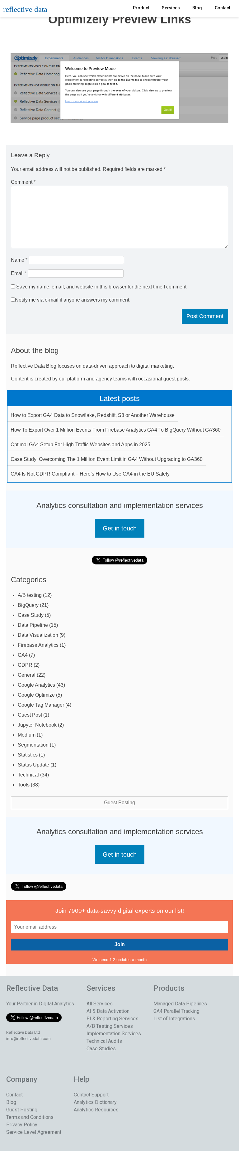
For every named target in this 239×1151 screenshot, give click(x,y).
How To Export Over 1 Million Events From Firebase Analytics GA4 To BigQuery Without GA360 (116, 430)
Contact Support (91, 1095)
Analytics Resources (96, 1110)
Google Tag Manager (41, 705)
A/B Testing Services (110, 1026)
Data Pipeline (33, 625)
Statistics (28, 754)
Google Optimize (36, 695)
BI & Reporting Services (112, 1019)
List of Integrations (174, 1019)
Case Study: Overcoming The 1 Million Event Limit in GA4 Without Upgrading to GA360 (107, 459)
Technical (28, 774)
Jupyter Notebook (37, 725)
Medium (26, 735)
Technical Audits (104, 1041)
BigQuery (28, 605)
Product (141, 7)
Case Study (31, 615)
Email (19, 273)
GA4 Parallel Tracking (176, 1011)
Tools (24, 784)
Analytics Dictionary (95, 1102)
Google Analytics (36, 685)
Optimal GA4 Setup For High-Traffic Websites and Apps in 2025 (80, 444)
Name (19, 260)
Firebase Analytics (38, 645)
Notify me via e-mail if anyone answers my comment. (72, 299)
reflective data (25, 9)
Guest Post (30, 715)
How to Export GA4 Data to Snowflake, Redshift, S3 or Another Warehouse (93, 415)
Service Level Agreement (33, 1132)
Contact (222, 7)
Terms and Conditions (30, 1117)
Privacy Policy (21, 1125)
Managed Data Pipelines (180, 1004)
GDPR (25, 665)
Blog (197, 7)
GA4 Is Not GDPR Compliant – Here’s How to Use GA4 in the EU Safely (90, 473)
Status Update (33, 764)
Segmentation (33, 744)
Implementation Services (114, 1034)
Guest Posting (119, 802)
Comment (23, 182)
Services (171, 7)
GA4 (23, 655)
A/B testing (30, 595)
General (26, 675)
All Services (100, 1004)
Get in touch (120, 528)
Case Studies (101, 1049)
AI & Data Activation (108, 1011)
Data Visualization (38, 635)
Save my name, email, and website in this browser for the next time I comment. (102, 286)
